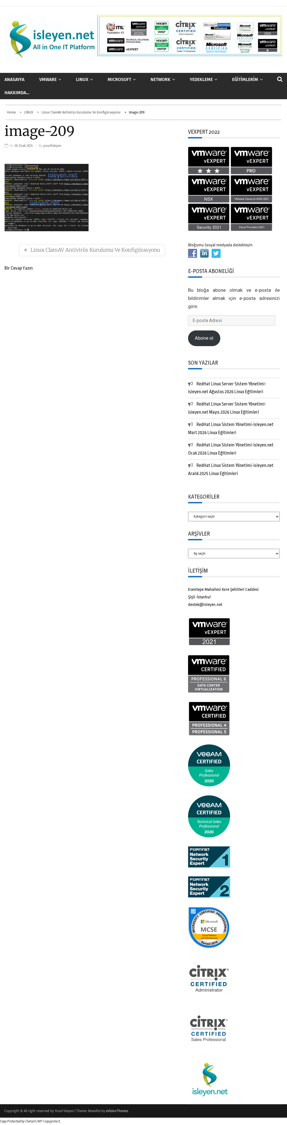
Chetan (30, 1121)
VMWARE (48, 79)
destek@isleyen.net (205, 604)
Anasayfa (14, 79)
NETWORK (160, 79)
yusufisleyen (52, 145)
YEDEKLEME (201, 79)
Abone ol (204, 338)
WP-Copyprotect (48, 1121)
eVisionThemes (117, 1111)
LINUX (82, 79)
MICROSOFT (119, 79)
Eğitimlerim (245, 79)
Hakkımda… (16, 92)
